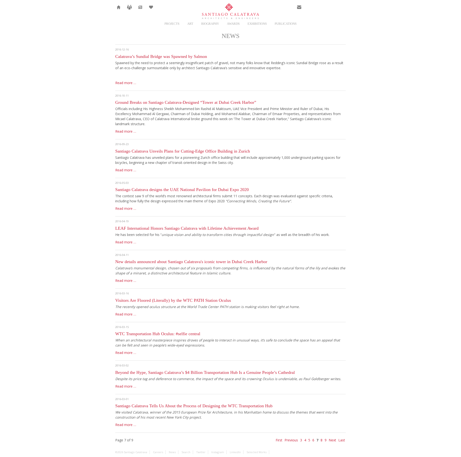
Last (341, 440)
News (140, 10)
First (279, 440)
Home (118, 10)
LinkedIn (331, 10)
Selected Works (257, 452)
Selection (151, 10)
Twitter (310, 10)
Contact (299, 10)
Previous (291, 440)
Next (332, 440)
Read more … (125, 82)
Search (342, 10)
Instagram (320, 10)
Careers (129, 10)
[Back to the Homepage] (230, 11)
